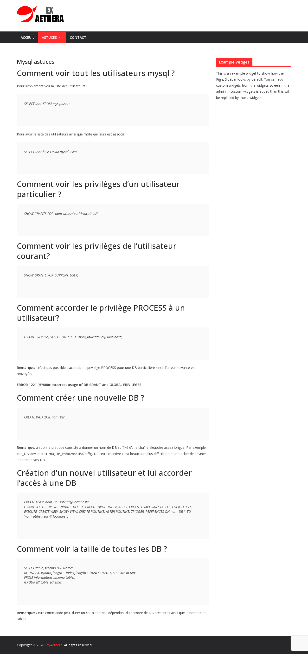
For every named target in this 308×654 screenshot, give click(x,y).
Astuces (49, 37)
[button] (59, 37)
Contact (78, 37)
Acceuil (27, 37)
